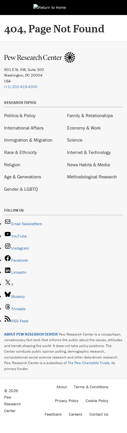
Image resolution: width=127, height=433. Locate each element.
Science (74, 140)
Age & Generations (22, 177)
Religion (12, 164)
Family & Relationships (90, 115)
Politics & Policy (19, 115)
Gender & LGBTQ (21, 189)
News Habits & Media (88, 164)
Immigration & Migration (28, 140)
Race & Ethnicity (20, 152)
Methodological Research (92, 177)
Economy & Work (84, 128)
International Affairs (23, 128)
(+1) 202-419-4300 (21, 86)
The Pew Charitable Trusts (89, 362)
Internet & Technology (89, 152)
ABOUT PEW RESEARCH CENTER (31, 334)
